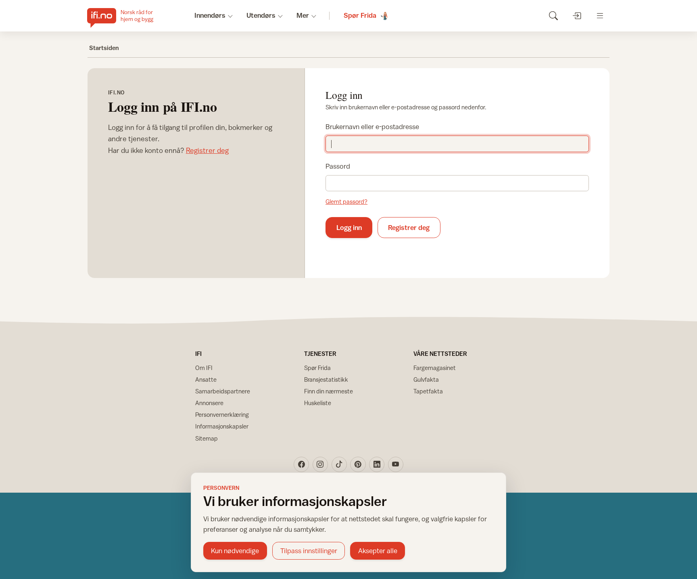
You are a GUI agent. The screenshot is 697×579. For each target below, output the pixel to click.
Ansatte (206, 379)
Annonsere (209, 402)
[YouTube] (395, 464)
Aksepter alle (377, 551)
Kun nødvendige (235, 551)
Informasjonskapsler (221, 426)
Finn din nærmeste (328, 391)
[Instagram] (320, 464)
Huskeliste (317, 402)
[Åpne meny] (600, 15)
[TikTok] (339, 464)
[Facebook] (301, 464)
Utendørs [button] (260, 15)
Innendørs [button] (209, 15)
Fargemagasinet (434, 367)
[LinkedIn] (376, 464)
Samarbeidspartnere (222, 391)
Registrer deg (207, 150)
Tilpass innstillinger (308, 551)
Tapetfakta (428, 391)
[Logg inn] (576, 15)
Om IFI (204, 367)
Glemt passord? (346, 201)
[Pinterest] (357, 464)
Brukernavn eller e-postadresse (372, 127)
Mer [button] (302, 15)
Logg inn (349, 228)
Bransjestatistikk (326, 379)
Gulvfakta (426, 379)
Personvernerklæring (222, 414)
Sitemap (206, 438)
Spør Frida (317, 367)
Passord (338, 166)
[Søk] (553, 15)
